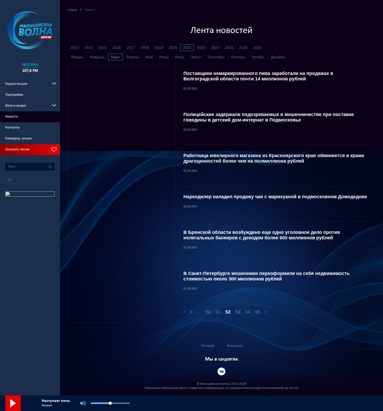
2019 (159, 48)
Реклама (207, 346)
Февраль (97, 57)
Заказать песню (17, 149)
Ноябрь (258, 57)
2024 (229, 48)
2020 (173, 48)
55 (257, 311)
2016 (117, 48)
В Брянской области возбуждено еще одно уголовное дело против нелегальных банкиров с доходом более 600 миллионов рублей (261, 235)
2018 (145, 48)
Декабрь (278, 57)
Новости (11, 117)
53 (237, 311)
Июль (179, 57)
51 (218, 311)
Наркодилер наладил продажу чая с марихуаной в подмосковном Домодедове (275, 196)
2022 (201, 48)
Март (115, 57)
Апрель (132, 57)
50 (208, 311)
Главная (72, 10)
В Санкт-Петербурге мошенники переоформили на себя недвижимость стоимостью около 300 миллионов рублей (266, 276)
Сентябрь (216, 57)
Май (149, 57)
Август (196, 57)
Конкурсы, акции (18, 138)
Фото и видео (15, 106)
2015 (102, 48)
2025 (243, 48)
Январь (77, 57)
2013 (74, 48)
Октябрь (238, 57)
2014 (88, 48)
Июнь (164, 57)
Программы (14, 95)
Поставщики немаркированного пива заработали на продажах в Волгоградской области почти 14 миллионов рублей (258, 76)
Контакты (12, 128)
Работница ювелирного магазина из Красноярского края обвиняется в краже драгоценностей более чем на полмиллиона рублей (273, 158)
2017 (131, 48)
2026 (257, 48)
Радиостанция (16, 84)
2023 (215, 48)
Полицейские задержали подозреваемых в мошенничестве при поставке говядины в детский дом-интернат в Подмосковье (268, 117)
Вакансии (234, 346)
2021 (187, 48)
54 (247, 311)
